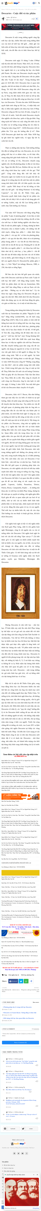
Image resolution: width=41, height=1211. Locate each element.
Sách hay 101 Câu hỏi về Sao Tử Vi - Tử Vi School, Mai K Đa (18, 883)
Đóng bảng (36, 1208)
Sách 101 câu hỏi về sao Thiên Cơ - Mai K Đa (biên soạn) (17, 941)
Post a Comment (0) (20, 1042)
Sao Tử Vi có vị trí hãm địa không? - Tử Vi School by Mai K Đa (19, 951)
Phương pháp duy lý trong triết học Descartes (18, 1007)
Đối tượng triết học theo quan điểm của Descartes (19, 1018)
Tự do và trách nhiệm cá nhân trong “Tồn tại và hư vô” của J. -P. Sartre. (21, 1115)
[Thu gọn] (33, 1174)
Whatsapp (26, 981)
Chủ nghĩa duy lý (13, 975)
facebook (13, 1128)
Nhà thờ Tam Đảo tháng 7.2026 (10, 801)
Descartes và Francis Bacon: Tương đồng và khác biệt (20, 1012)
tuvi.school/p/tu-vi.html (31, 967)
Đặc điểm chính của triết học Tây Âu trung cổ (18, 1089)
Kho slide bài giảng (9, 1171)
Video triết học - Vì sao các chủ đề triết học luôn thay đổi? (18, 887)
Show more (36, 1002)
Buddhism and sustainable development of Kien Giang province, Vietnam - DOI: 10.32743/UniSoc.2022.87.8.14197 (21, 1102)
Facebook (14, 981)
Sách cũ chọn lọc (9, 1168)
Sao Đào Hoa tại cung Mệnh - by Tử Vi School (14, 859)
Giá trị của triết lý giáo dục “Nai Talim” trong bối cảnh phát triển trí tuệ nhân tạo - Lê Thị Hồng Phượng (21, 1062)
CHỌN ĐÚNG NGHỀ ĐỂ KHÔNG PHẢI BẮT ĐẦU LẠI (16, 863)
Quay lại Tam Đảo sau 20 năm (9, 805)
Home (3, 9)
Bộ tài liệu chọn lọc (9, 1165)
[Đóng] (37, 1174)
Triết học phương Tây (12, 9)
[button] (39, 3)
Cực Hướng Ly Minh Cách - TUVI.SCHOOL (13, 867)
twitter (31, 1128)
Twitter (21, 981)
